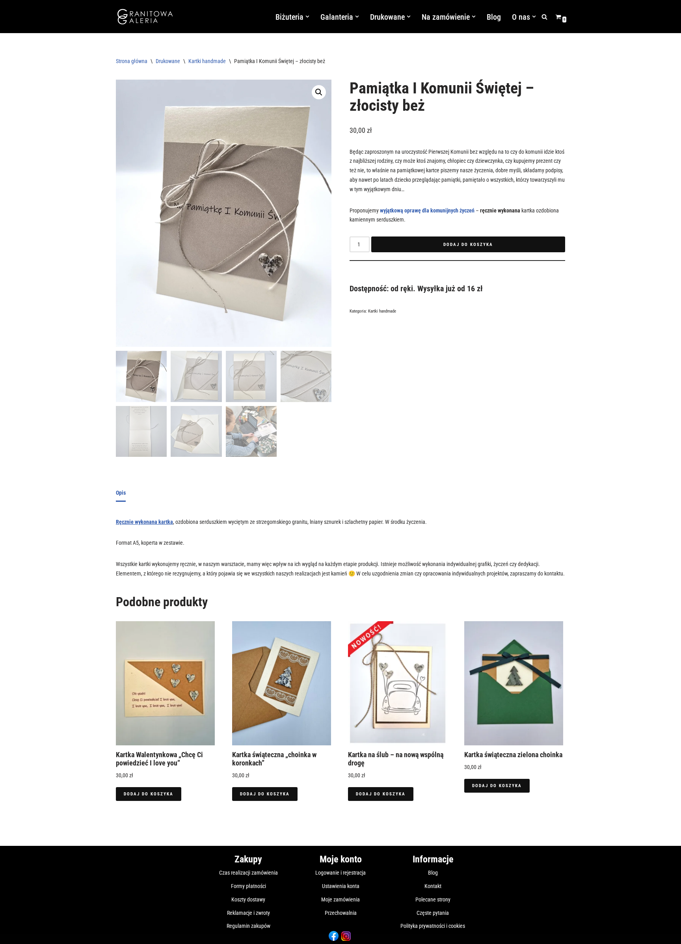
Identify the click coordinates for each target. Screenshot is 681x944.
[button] (307, 17)
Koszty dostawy (248, 899)
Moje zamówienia (340, 899)
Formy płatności (248, 886)
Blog (494, 17)
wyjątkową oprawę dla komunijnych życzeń (427, 210)
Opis (121, 493)
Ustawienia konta (340, 886)
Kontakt (432, 886)
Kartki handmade (207, 61)
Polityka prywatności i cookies (432, 926)
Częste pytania (433, 913)
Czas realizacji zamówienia (248, 873)
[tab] (121, 494)
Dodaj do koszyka (468, 244)
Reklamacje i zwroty (248, 913)
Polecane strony (432, 899)
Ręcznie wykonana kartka (144, 522)
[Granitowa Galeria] (145, 16)
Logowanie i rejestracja (340, 873)
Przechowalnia (341, 913)
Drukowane (168, 61)
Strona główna (131, 61)
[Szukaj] (544, 17)
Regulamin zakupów (248, 926)
